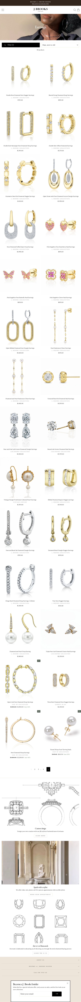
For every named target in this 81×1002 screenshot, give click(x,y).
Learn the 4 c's (40, 953)
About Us (40, 960)
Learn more (40, 835)
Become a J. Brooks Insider (40, 966)
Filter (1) (10, 45)
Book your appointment (40, 894)
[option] (40, 3)
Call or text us (40, 972)
